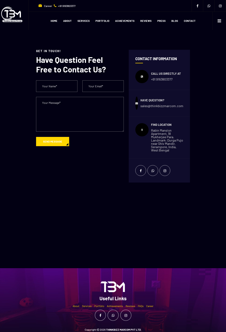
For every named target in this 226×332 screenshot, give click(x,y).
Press (161, 20)
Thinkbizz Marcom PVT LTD (123, 329)
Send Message (52, 141)
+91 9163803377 (66, 5)
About (67, 20)
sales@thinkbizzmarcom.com (161, 106)
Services (83, 20)
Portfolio (102, 20)
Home (54, 20)
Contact (190, 20)
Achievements (125, 20)
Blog (174, 20)
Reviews (146, 20)
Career (48, 5)
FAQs (141, 306)
